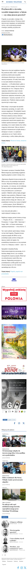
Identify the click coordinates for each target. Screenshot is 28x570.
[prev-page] (3, 555)
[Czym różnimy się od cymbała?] (5, 540)
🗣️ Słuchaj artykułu (7, 34)
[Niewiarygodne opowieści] (5, 532)
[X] (11, 41)
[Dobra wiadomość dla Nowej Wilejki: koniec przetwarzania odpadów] (14, 468)
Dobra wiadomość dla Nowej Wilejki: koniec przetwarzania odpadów (12, 480)
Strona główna (5, 7)
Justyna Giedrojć (9, 30)
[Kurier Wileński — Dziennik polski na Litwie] (14, 1)
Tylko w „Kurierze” (6, 502)
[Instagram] (19, 423)
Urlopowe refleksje (16, 522)
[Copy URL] (22, 41)
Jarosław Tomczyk (13, 523)
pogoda (9, 419)
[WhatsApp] (15, 41)
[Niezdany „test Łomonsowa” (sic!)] (5, 548)
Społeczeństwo (5, 449)
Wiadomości (13, 7)
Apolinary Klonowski (14, 541)
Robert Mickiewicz (12, 514)
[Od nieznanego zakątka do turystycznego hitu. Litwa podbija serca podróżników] (14, 441)
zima (14, 419)
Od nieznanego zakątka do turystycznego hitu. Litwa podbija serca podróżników (13, 453)
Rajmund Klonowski (14, 533)
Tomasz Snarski (22, 514)
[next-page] (5, 555)
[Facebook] (8, 41)
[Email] (18, 41)
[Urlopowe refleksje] (5, 524)
